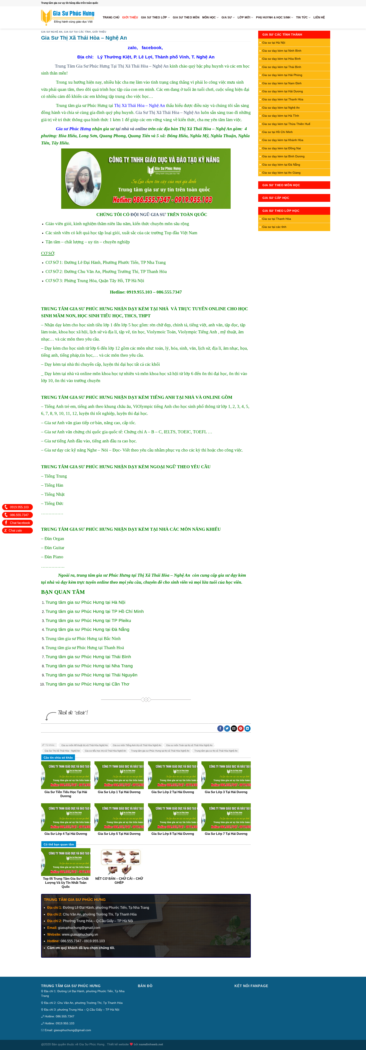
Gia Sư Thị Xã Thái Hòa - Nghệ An (62, 750)
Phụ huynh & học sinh (273, 17)
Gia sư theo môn (186, 17)
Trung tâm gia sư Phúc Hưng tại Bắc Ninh (83, 638)
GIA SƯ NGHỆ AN (51, 31)
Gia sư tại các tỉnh (77, 31)
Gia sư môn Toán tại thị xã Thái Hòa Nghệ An (189, 745)
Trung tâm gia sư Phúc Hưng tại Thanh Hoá (85, 647)
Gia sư (227, 17)
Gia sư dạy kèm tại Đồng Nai (281, 148)
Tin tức (302, 17)
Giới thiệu (130, 17)
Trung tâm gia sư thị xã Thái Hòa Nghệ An (215, 750)
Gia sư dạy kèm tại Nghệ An (281, 107)
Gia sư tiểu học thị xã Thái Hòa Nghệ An (105, 750)
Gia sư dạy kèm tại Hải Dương (282, 91)
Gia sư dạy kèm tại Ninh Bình (281, 50)
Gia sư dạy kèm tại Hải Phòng (282, 75)
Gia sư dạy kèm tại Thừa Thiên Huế (286, 124)
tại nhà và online (131, 128)
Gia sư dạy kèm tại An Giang (281, 172)
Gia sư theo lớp (154, 17)
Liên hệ (319, 17)
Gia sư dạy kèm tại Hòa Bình (281, 58)
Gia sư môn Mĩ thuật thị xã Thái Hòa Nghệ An (84, 745)
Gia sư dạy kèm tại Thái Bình (281, 67)
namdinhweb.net (151, 1044)
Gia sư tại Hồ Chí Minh (277, 132)
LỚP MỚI (244, 17)
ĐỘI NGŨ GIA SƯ (148, 214)
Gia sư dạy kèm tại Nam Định (282, 83)
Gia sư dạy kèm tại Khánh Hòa (282, 140)
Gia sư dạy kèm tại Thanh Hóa (282, 99)
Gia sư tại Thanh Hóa (276, 218)
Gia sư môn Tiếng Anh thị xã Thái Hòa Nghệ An (137, 745)
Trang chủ (111, 17)
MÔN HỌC (209, 17)
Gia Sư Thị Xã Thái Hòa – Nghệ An (168, 112)
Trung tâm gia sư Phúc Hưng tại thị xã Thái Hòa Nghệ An (160, 750)
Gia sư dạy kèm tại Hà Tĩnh (280, 115)
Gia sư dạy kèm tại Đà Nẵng (281, 164)
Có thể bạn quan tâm (59, 844)
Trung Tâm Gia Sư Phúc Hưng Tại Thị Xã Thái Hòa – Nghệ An (112, 66)
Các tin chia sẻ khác (58, 757)
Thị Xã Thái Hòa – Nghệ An (139, 105)
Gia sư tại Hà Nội (273, 42)
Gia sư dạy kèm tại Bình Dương (283, 156)
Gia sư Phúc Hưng (73, 128)
